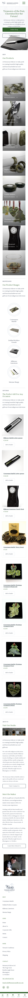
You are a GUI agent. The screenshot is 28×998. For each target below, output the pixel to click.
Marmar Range (7, 912)
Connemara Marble (8, 901)
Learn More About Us (14, 846)
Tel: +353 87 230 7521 (8, 979)
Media (4, 934)
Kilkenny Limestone (8, 908)
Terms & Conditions (8, 948)
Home (4, 922)
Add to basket (9, 444)
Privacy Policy (6, 951)
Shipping (5, 955)
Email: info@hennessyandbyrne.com (13, 983)
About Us (5, 926)
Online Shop (14, 29)
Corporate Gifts (7, 930)
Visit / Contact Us (14, 35)
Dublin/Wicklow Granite (10, 905)
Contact (5, 937)
